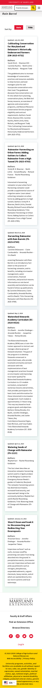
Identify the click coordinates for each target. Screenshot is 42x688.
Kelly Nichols (13, 68)
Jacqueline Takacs (15, 544)
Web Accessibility (14, 658)
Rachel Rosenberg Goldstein (19, 175)
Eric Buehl (12, 255)
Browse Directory (21, 627)
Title (30, 27)
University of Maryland (21, 2)
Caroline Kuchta (14, 66)
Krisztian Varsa (14, 538)
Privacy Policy (29, 658)
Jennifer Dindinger (25, 330)
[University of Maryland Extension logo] (6, 7)
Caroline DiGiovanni (16, 249)
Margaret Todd (26, 68)
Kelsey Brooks (20, 336)
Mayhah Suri (12, 460)
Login (21, 644)
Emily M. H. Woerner (16, 169)
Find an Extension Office (21, 622)
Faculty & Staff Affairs (21, 616)
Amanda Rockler (26, 252)
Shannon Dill (24, 63)
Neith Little (27, 66)
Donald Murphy (20, 172)
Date (18, 27)
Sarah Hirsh (12, 63)
